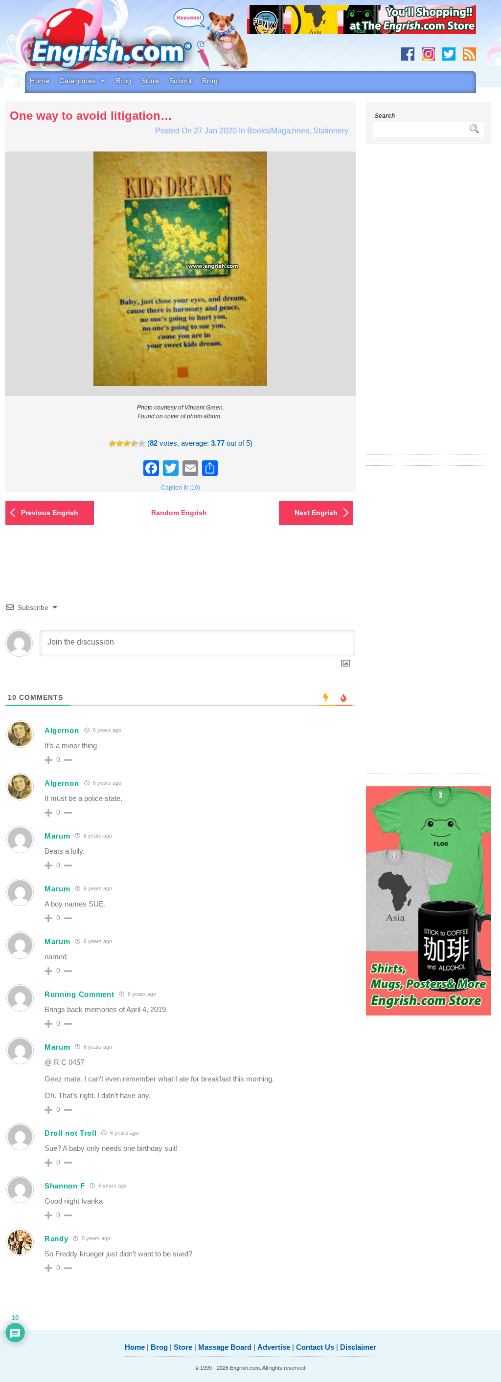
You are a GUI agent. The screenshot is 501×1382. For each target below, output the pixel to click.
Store (150, 81)
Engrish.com (125, 42)
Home (39, 81)
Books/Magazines (278, 131)
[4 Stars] (134, 443)
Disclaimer (358, 1347)
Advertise (273, 1347)
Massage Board (224, 1347)
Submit (180, 81)
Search (385, 115)
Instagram (428, 54)
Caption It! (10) (180, 487)
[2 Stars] (119, 443)
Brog (124, 81)
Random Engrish (179, 513)
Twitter (448, 54)
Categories (77, 81)
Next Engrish (316, 513)
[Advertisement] (428, 305)
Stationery (330, 131)
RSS (469, 54)
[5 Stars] (141, 443)
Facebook (407, 54)
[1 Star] (112, 443)
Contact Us (315, 1347)
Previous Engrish (49, 513)
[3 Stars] (127, 443)
